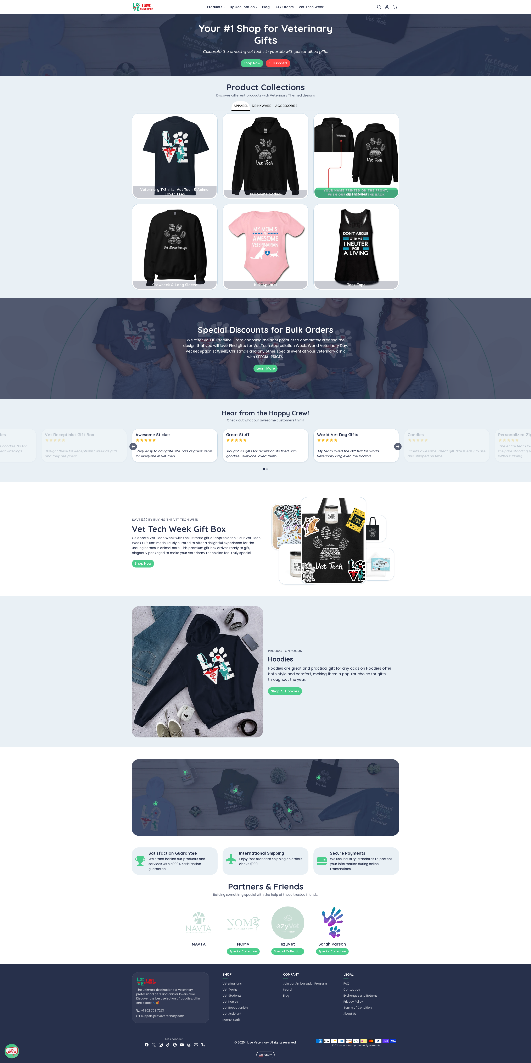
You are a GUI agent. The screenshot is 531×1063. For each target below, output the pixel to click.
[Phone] (203, 1044)
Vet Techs (230, 989)
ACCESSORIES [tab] (286, 105)
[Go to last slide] (133, 446)
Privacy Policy (353, 1002)
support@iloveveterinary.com (162, 1016)
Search (288, 989)
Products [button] (214, 7)
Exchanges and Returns (360, 995)
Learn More (265, 368)
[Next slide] (398, 446)
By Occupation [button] (242, 7)
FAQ (346, 983)
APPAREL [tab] (241, 105)
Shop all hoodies (285, 691)
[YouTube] (181, 1044)
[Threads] (188, 1044)
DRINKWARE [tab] (261, 105)
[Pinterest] (174, 1044)
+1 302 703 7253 (152, 1010)
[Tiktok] (167, 1044)
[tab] (264, 469)
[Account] (387, 7)
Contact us (351, 989)
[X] (153, 1044)
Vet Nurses (230, 1002)
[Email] (196, 1044)
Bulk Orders (284, 7)
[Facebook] (146, 1044)
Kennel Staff (231, 1020)
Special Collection (243, 951)
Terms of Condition (357, 1008)
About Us (349, 1014)
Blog (266, 7)
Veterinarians (232, 983)
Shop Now (252, 63)
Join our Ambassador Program (305, 983)
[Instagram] (160, 1044)
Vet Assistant (232, 1014)
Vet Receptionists (235, 1008)
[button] (379, 7)
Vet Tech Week (311, 7)
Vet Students (232, 995)
